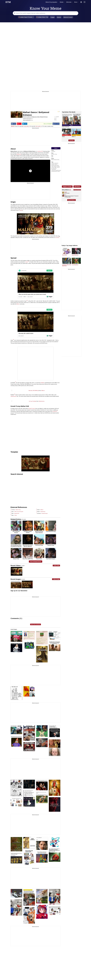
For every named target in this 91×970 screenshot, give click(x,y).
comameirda (53, 169)
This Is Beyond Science (16, 532)
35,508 (57, 116)
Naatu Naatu (39, 558)
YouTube (57, 237)
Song (56, 154)
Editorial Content (68, 17)
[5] (36, 509)
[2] (28, 261)
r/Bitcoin (43, 390)
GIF (42, 151)
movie (54, 168)
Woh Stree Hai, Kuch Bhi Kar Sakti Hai (28, 546)
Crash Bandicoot (75, 264)
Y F (32, 118)
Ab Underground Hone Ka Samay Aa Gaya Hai (16, 546)
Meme (55, 148)
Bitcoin (18, 304)
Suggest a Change (67, 186)
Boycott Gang (50, 545)
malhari (52, 163)
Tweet (25, 123)
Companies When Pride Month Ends (66, 265)
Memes (59, 17)
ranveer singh (53, 167)
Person (66, 135)
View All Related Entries (35, 561)
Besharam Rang (39, 545)
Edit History (77, 186)
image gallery (26, 126)
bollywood (56, 163)
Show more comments (35, 624)
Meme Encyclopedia (51, 2)
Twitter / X (73, 136)
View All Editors (71, 200)
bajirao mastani (57, 166)
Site (76, 135)
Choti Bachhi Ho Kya (51, 531)
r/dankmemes (13, 396)
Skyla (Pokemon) (75, 255)
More (75, 2)
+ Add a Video (56, 565)
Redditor (42, 382)
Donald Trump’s (32, 408)
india (58, 165)
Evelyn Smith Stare (65, 126)
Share (14, 123)
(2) (70, 189)
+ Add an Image (56, 579)
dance (56, 164)
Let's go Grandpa (32, 401)
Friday (15, 515)
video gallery (38, 126)
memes (21, 210)
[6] (14, 394)
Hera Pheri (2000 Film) (28, 558)
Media (61, 2)
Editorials (69, 2)
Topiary (63, 136)
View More (71, 140)
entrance (52, 164)
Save (19, 123)
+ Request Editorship (77, 189)
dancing (52, 165)
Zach (32, 120)
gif (51, 168)
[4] (13, 339)
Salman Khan (16, 558)
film (55, 168)
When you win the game (18, 511)
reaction (58, 167)
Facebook (54, 411)
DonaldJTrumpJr (45, 513)
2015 (52, 156)
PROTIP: (13, 126)
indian (52, 166)
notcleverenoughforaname (56, 170)
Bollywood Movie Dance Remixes (39, 532)
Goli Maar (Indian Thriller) (28, 532)
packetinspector (54, 171)
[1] (59, 236)
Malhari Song (18, 509)
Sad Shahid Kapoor (50, 558)
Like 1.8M (56, 123)
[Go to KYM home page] (8, 2)
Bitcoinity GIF (16, 513)
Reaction (53, 154)
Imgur (26, 261)
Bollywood (34, 116)
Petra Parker (64, 255)
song (55, 165)
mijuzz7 (58, 171)
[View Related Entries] (42, 116)
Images (52, 17)
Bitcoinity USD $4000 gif (34, 390)
